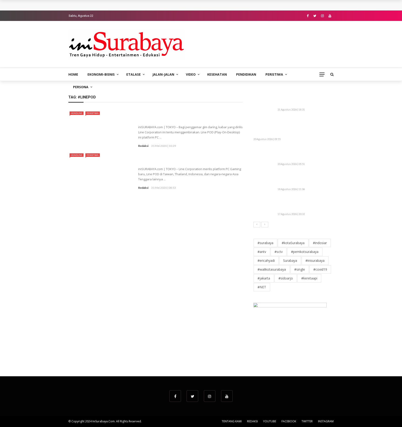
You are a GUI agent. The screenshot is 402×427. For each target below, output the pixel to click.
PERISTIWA (274, 74)
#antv (262, 251)
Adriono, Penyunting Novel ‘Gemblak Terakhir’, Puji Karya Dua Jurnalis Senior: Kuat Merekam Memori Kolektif (302, 127)
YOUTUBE (269, 421)
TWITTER (307, 421)
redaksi (143, 146)
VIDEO (191, 74)
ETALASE (133, 74)
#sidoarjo (285, 278)
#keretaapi (309, 278)
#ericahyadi (266, 260)
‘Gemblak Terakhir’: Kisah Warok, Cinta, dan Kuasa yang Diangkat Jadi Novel (305, 204)
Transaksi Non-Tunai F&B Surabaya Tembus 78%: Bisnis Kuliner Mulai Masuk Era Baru (142, 5)
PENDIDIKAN (246, 74)
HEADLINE (76, 113)
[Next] (264, 224)
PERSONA (80, 87)
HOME (73, 74)
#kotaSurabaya (293, 243)
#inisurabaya (315, 260)
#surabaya (265, 243)
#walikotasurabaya (272, 269)
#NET (262, 287)
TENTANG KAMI (232, 421)
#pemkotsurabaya (304, 251)
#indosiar (320, 243)
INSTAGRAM (326, 421)
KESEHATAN (217, 74)
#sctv (279, 251)
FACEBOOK (288, 421)
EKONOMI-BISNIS (101, 74)
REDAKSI (252, 421)
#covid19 (320, 269)
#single (299, 269)
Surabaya (290, 260)
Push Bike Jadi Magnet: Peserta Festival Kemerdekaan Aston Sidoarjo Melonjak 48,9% (304, 154)
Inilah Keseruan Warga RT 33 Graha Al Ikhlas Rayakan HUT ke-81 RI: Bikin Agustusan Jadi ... (305, 178)
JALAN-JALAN (163, 74)
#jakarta (264, 278)
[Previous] (256, 224)
